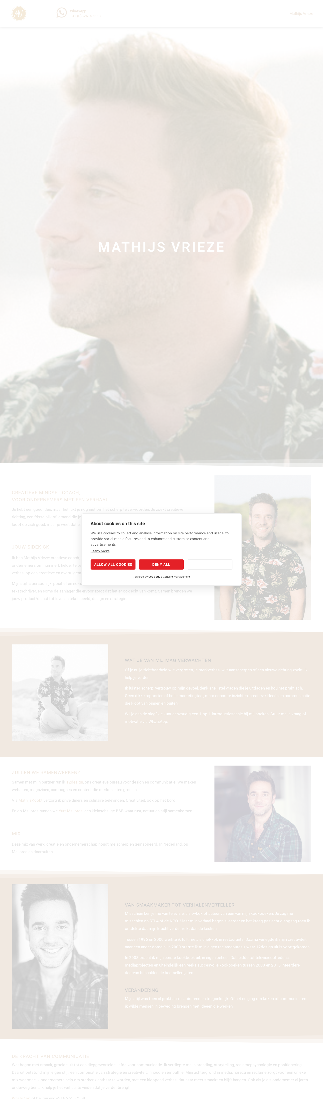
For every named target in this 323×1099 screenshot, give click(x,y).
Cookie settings (209, 564)
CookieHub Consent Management (169, 576)
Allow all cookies (113, 564)
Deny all (161, 564)
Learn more (100, 551)
